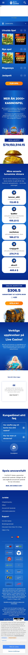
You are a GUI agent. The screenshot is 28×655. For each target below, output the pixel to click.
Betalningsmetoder (8, 524)
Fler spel (14, 83)
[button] (21, 30)
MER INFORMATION (13, 486)
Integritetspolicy (7, 502)
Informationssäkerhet (8, 511)
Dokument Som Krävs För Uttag (12, 527)
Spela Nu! (14, 303)
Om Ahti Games (6, 521)
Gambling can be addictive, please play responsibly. (14, 602)
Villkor (4, 505)
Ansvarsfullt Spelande (8, 508)
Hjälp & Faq (5, 530)
